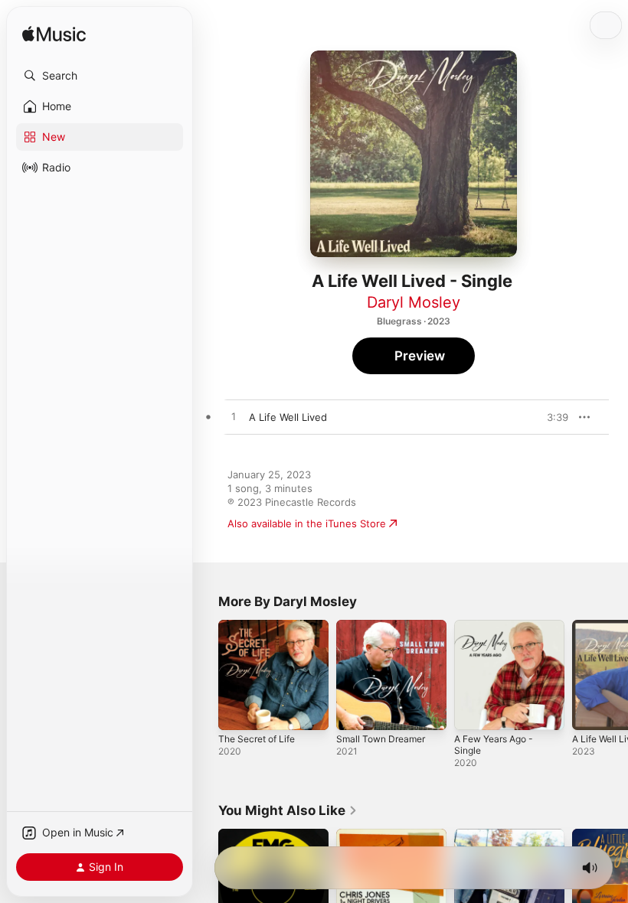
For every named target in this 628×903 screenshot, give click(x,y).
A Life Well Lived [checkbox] (288, 417)
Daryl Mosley (413, 302)
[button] (99, 76)
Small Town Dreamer (380, 739)
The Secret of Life (256, 739)
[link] (288, 810)
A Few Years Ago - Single (493, 744)
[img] (54, 35)
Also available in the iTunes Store (306, 523)
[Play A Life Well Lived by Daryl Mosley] (233, 417)
